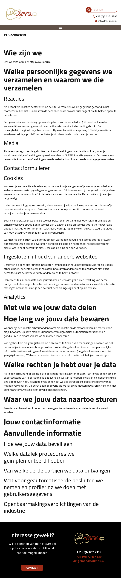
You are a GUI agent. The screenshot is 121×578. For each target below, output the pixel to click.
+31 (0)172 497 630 (88, 556)
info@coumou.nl (107, 21)
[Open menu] (60, 27)
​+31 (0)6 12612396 (106, 16)
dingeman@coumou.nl (88, 561)
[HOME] (21, 14)
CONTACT (32, 567)
